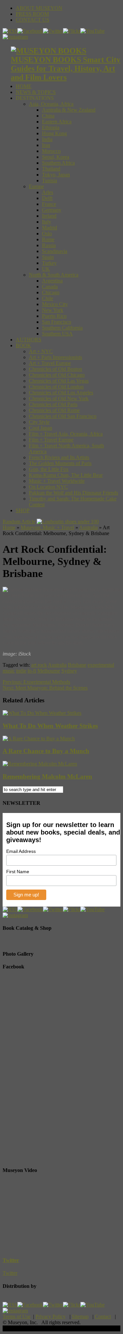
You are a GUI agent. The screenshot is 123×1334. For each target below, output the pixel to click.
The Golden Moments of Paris (60, 463)
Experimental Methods (36, 682)
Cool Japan (40, 428)
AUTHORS (28, 339)
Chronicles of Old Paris (53, 404)
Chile (47, 298)
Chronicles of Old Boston (55, 369)
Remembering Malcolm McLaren (47, 776)
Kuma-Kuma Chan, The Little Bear (66, 475)
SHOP (23, 510)
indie (21, 671)
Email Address (21, 851)
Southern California (62, 328)
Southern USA (57, 333)
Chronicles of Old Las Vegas (59, 381)
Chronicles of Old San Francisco (62, 416)
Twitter (11, 1260)
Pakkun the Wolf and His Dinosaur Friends (73, 493)
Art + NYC (41, 351)
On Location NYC (48, 487)
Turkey (49, 263)
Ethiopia (50, 127)
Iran (46, 145)
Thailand (51, 168)
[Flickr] (71, 31)
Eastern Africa (57, 121)
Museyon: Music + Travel (47, 527)
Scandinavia (54, 251)
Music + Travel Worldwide (57, 481)
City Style (39, 422)
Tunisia (49, 180)
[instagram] (15, 37)
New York (52, 310)
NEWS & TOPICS (36, 92)
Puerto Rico (54, 316)
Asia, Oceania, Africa (51, 104)
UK (46, 269)
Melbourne (48, 671)
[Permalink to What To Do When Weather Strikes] (42, 713)
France (49, 204)
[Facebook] (30, 31)
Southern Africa (58, 163)
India (47, 139)
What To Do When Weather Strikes (50, 725)
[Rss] (10, 31)
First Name (17, 871)
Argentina (52, 280)
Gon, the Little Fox (49, 469)
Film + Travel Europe (51, 439)
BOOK (23, 345)
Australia (88, 527)
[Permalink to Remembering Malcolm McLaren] (40, 763)
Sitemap (80, 1316)
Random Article (19, 521)
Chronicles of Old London (56, 386)
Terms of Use (17, 1316)
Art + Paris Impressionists (55, 357)
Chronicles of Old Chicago (57, 375)
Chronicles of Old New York (59, 398)
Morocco (51, 151)
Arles (47, 192)
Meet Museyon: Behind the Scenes (45, 688)
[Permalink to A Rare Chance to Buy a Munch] (39, 738)
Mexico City (55, 304)
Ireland (49, 216)
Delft (47, 198)
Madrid (49, 227)
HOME (23, 86)
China (48, 115)
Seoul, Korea (55, 157)
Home (9, 527)
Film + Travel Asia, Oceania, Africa (66, 434)
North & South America (53, 275)
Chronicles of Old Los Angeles (61, 392)
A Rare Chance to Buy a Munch (46, 751)
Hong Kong (54, 133)
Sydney (69, 671)
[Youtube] (92, 31)
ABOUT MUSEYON (39, 8)
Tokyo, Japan (56, 174)
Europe (36, 186)
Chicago (50, 292)
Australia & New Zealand (68, 110)
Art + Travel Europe (50, 363)
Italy (46, 222)
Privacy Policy (50, 1316)
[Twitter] (53, 31)
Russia (49, 245)
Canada (50, 286)
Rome (48, 239)
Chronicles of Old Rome (54, 410)
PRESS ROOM (32, 14)
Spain (48, 257)
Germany (51, 210)
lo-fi (32, 671)
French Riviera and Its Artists (59, 457)
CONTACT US (32, 20)
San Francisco (56, 322)
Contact (103, 1316)
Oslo (47, 233)
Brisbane (77, 665)
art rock (39, 665)
